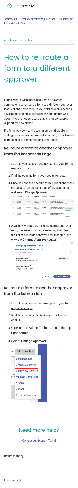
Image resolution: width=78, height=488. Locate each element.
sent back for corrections (27, 140)
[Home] (20, 10)
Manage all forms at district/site (39, 19)
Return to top (12, 456)
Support (9, 123)
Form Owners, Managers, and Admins (27, 100)
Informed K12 (11, 19)
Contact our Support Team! (39, 440)
